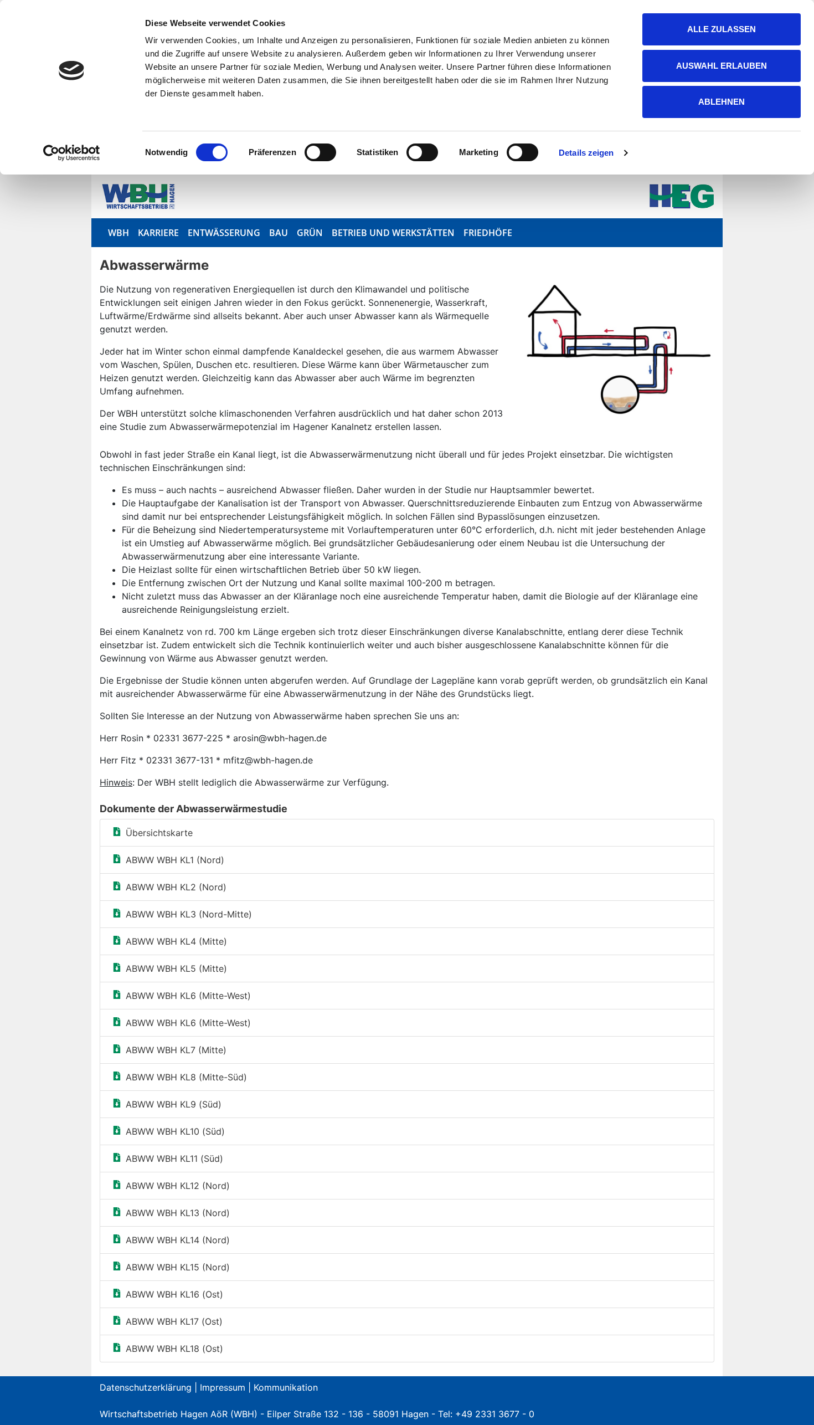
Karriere (158, 233)
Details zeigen (586, 152)
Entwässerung (224, 233)
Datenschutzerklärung (146, 1387)
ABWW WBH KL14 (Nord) (178, 1239)
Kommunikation (286, 1387)
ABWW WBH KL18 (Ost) (174, 1348)
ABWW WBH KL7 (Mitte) (176, 1049)
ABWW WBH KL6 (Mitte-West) (188, 995)
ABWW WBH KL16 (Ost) (174, 1294)
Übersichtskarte (159, 832)
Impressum (222, 1387)
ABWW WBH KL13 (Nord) (178, 1212)
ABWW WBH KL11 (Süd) (174, 1158)
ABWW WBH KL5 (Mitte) (176, 968)
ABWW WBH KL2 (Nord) (176, 887)
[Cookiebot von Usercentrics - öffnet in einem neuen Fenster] (71, 153)
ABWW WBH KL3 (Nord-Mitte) (189, 914)
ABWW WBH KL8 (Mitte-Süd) (186, 1077)
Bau (278, 233)
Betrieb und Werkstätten (393, 233)
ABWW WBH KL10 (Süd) (175, 1131)
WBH (118, 233)
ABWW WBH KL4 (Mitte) (176, 941)
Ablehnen (721, 101)
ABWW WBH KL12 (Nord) (178, 1185)
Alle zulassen (721, 29)
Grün (310, 233)
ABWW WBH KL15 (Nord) (178, 1267)
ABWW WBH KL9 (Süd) (173, 1104)
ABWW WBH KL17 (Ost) (174, 1321)
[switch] (320, 152)
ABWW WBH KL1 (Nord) (175, 859)
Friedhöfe (487, 233)
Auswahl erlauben (721, 65)
